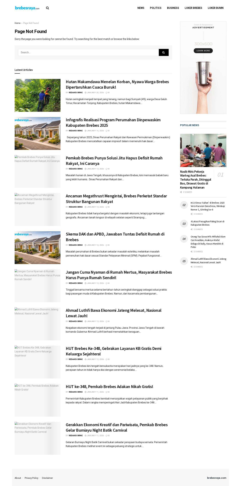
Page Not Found (31, 23)
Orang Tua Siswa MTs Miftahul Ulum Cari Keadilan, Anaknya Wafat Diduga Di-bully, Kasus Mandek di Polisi (208, 242)
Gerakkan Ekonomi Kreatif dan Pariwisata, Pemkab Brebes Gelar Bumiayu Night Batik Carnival (117, 427)
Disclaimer (47, 478)
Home (17, 23)
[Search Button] (164, 52)
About (18, 478)
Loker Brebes (193, 8)
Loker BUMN (216, 8)
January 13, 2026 (95, 169)
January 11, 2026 (95, 392)
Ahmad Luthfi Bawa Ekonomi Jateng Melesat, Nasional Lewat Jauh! (208, 260)
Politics (155, 8)
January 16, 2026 (95, 131)
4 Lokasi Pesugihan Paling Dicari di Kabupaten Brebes (207, 223)
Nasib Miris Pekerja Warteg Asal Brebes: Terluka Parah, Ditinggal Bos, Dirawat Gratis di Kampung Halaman (195, 179)
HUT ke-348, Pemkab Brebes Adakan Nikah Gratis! (109, 386)
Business (173, 8)
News (140, 8)
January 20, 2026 (95, 92)
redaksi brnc (76, 92)
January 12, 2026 (95, 359)
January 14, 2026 (95, 245)
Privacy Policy (31, 478)
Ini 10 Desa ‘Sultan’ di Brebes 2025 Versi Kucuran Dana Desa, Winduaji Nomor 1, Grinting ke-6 (208, 206)
